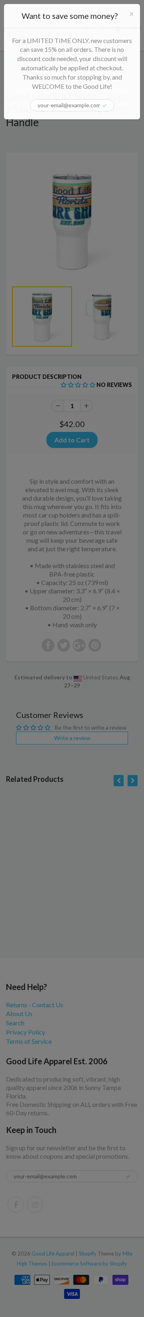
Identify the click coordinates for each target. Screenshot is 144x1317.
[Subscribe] (104, 105)
